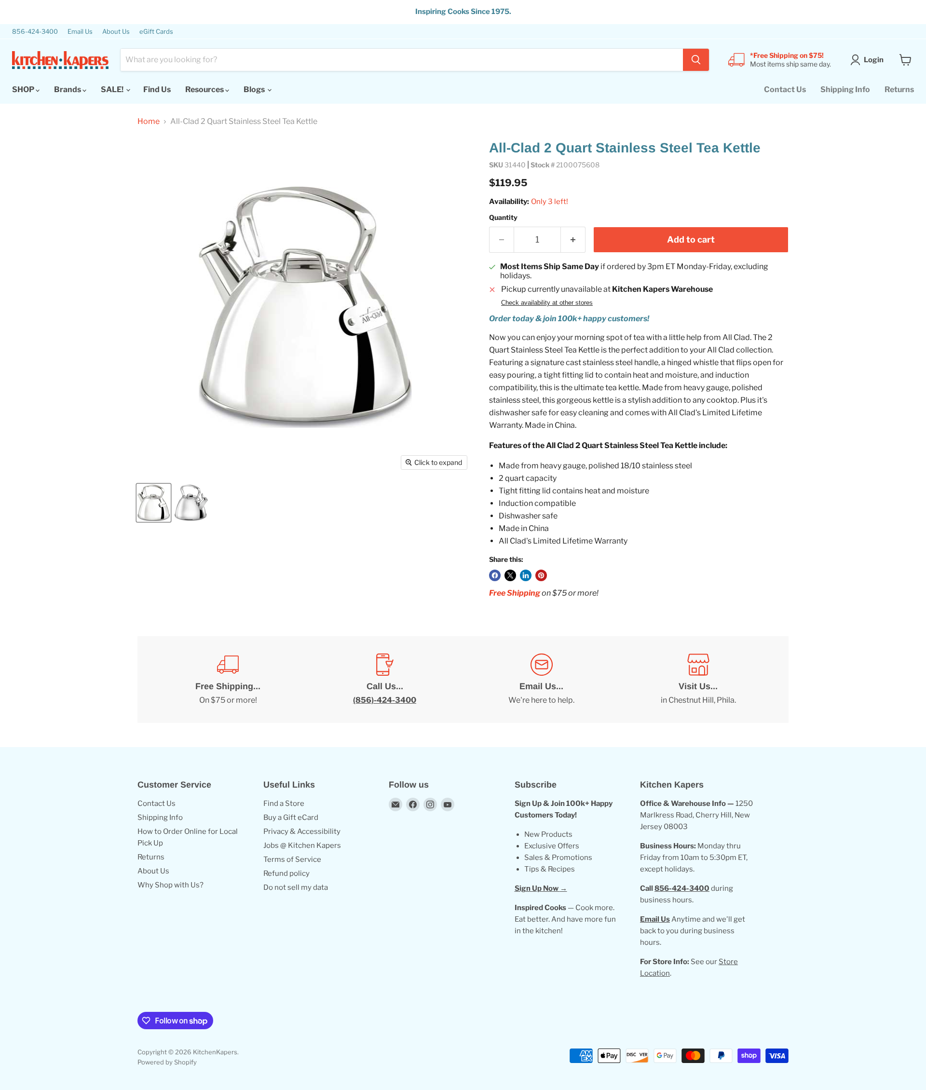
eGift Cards (156, 31)
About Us (116, 31)
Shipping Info (845, 89)
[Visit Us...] (698, 680)
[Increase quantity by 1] (573, 240)
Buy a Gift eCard (290, 817)
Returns (899, 89)
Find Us (157, 89)
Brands (68, 89)
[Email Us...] (541, 680)
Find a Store (283, 803)
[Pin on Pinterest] (541, 575)
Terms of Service (292, 859)
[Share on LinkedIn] (525, 575)
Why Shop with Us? (170, 885)
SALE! (113, 89)
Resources (205, 89)
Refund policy (286, 873)
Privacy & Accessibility (301, 831)
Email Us (80, 31)
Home (148, 121)
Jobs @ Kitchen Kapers (302, 845)
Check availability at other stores (547, 303)
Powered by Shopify (167, 1062)
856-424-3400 (35, 31)
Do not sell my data (295, 887)
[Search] (696, 60)
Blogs (255, 89)
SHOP (24, 89)
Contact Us (785, 89)
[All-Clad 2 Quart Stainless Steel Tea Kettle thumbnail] (153, 503)
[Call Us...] (384, 680)
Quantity (503, 217)
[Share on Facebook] (495, 575)
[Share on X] (510, 575)
